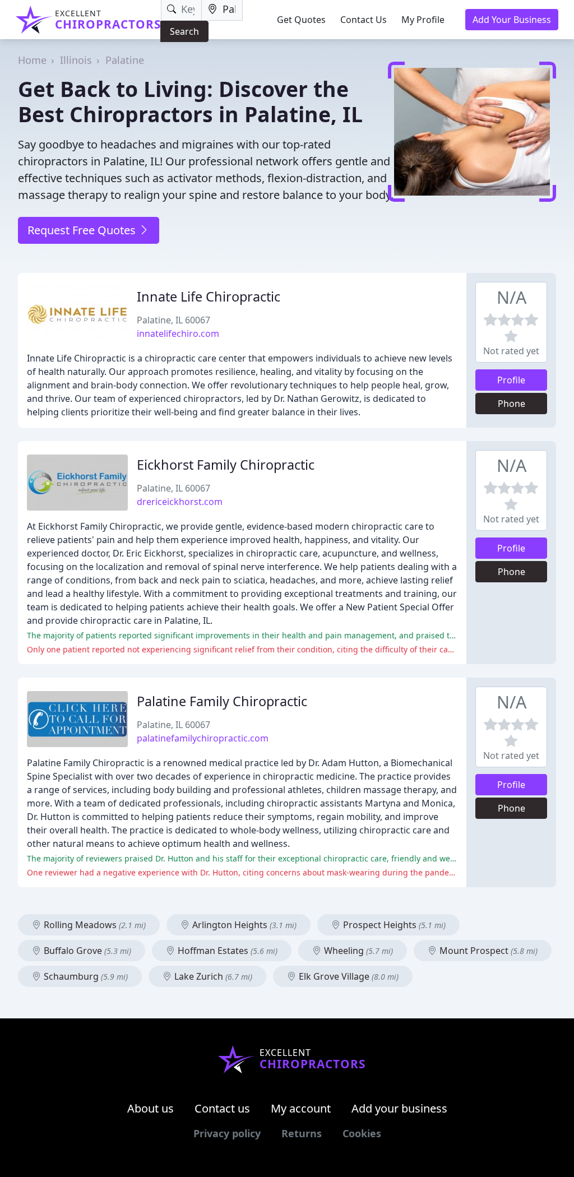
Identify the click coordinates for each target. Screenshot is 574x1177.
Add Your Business (512, 19)
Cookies (361, 1133)
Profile (511, 380)
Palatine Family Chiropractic (222, 701)
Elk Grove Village (348, 976)
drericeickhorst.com (180, 501)
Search (184, 31)
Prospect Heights (393, 925)
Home (32, 60)
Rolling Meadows (93, 925)
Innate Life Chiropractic (208, 296)
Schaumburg (84, 976)
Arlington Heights (243, 925)
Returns (301, 1133)
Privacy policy (227, 1133)
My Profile (423, 19)
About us (150, 1108)
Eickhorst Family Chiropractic (225, 465)
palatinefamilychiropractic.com (203, 738)
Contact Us (363, 19)
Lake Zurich (212, 976)
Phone (511, 403)
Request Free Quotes (82, 230)
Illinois (76, 60)
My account (301, 1108)
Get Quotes (301, 19)
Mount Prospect (487, 950)
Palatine (124, 60)
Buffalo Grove (86, 950)
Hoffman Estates (226, 950)
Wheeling (357, 950)
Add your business (399, 1108)
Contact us (222, 1108)
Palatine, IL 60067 (173, 320)
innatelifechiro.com (178, 333)
